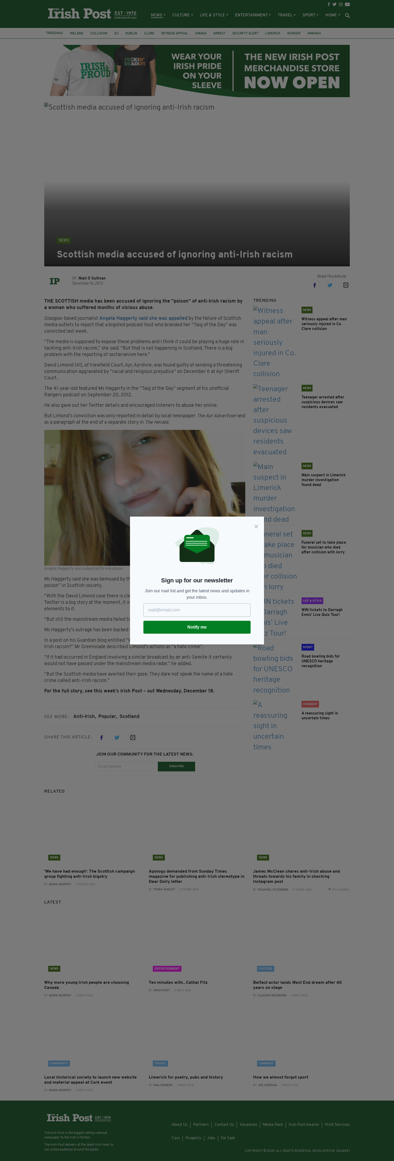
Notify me (197, 627)
